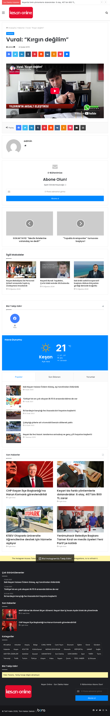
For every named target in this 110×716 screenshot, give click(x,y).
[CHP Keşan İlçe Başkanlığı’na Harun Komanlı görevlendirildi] (29, 474)
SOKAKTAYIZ (46, 654)
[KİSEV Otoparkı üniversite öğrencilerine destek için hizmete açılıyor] (29, 519)
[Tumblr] (28, 54)
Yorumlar (90, 377)
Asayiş (27, 645)
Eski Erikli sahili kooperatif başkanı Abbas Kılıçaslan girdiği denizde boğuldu (86, 283)
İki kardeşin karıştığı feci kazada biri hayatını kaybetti (49, 410)
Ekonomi (70, 645)
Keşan (16, 649)
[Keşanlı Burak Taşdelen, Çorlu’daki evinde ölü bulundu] (55, 269)
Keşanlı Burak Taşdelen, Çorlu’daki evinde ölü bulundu (54, 282)
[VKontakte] (47, 54)
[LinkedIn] (21, 54)
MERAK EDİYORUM (52, 649)
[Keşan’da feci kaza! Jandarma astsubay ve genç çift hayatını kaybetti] (13, 438)
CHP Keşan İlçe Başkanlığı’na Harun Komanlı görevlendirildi (26, 492)
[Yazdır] (83, 127)
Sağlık (98, 649)
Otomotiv (67, 649)
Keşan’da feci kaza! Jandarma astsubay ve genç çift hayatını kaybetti (57, 434)
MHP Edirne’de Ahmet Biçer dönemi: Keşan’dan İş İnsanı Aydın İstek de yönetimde (58, 610)
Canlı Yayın (59, 645)
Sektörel (25, 654)
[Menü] (3, 14)
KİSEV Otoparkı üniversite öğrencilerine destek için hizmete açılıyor (29, 539)
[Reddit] (41, 54)
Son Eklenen (55, 377)
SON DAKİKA (72, 654)
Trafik (16, 658)
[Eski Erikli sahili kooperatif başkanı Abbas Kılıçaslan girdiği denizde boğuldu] (89, 269)
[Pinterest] (34, 54)
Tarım (99, 654)
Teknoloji (6, 658)
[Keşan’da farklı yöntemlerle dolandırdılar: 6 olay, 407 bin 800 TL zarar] (80, 474)
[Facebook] (9, 54)
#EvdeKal (7, 645)
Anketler (17, 645)
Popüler (19, 377)
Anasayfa (12, 28)
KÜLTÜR (25, 649)
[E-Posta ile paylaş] (76, 127)
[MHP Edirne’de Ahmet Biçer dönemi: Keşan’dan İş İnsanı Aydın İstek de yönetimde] (9, 614)
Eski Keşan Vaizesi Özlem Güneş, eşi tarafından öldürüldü (51, 387)
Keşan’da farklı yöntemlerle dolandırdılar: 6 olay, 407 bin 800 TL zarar (50, 2)
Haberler (21, 28)
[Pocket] (60, 54)
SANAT (89, 649)
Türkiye (34, 658)
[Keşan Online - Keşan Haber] (21, 12)
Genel (88, 645)
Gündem (97, 645)
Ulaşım (42, 658)
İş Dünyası (92, 658)
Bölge (35, 645)
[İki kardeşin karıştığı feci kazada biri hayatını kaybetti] (13, 414)
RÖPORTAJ (78, 649)
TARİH (90, 654)
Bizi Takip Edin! (10, 666)
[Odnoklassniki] (54, 54)
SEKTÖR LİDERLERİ (10, 654)
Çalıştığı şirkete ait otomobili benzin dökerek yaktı (48, 422)
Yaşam (59, 658)
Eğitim (79, 645)
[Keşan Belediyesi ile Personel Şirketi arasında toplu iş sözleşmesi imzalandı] (21, 269)
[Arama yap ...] (106, 14)
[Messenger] (66, 54)
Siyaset (35, 654)
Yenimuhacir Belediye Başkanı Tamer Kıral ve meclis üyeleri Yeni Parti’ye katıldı (80, 539)
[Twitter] (15, 54)
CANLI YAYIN (46, 645)
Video (51, 658)
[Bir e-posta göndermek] (14, 47)
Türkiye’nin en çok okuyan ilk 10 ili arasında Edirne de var (50, 398)
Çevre (68, 658)
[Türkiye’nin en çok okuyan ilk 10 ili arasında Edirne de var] (13, 402)
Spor (83, 654)
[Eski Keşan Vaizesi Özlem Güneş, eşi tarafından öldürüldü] (13, 391)
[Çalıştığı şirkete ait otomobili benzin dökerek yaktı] (13, 426)
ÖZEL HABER (79, 658)
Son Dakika (59, 654)
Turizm (24, 658)
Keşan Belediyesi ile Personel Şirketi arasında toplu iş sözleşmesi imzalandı (20, 283)
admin (10, 47)
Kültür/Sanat (37, 649)
